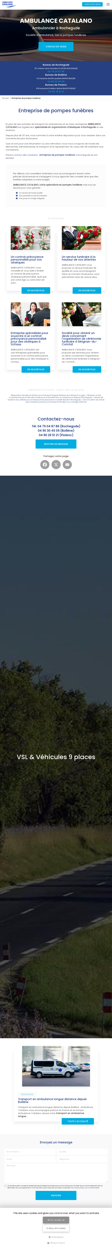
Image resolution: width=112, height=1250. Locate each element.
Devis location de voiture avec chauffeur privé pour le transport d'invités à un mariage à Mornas (64, 400)
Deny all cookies (56, 1228)
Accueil (5, 98)
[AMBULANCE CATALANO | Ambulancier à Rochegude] (9, 4)
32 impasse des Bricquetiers (56, 78)
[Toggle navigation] (108, 4)
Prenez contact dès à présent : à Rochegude (48, 154)
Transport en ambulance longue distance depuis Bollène (52, 1100)
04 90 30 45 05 (56, 81)
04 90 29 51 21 (56, 91)
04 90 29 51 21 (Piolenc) (56, 435)
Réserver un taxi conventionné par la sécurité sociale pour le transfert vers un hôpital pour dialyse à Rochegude (55, 396)
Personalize (57, 1237)
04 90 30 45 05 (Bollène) (56, 431)
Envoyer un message (56, 444)
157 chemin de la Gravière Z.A (56, 68)
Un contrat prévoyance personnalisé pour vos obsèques (27, 259)
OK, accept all (57, 1220)
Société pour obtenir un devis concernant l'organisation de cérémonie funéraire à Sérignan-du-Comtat (81, 338)
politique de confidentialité (88, 1188)
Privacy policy (57, 1243)
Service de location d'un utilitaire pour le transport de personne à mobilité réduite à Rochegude (55, 398)
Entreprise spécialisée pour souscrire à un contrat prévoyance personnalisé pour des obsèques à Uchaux (29, 338)
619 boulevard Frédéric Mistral (56, 88)
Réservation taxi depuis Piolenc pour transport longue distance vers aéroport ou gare (48, 395)
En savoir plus (35, 290)
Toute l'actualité (78, 1121)
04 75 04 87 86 (56, 71)
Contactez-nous (92, 4)
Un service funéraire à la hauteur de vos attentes (79, 258)
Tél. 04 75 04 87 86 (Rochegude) (56, 426)
